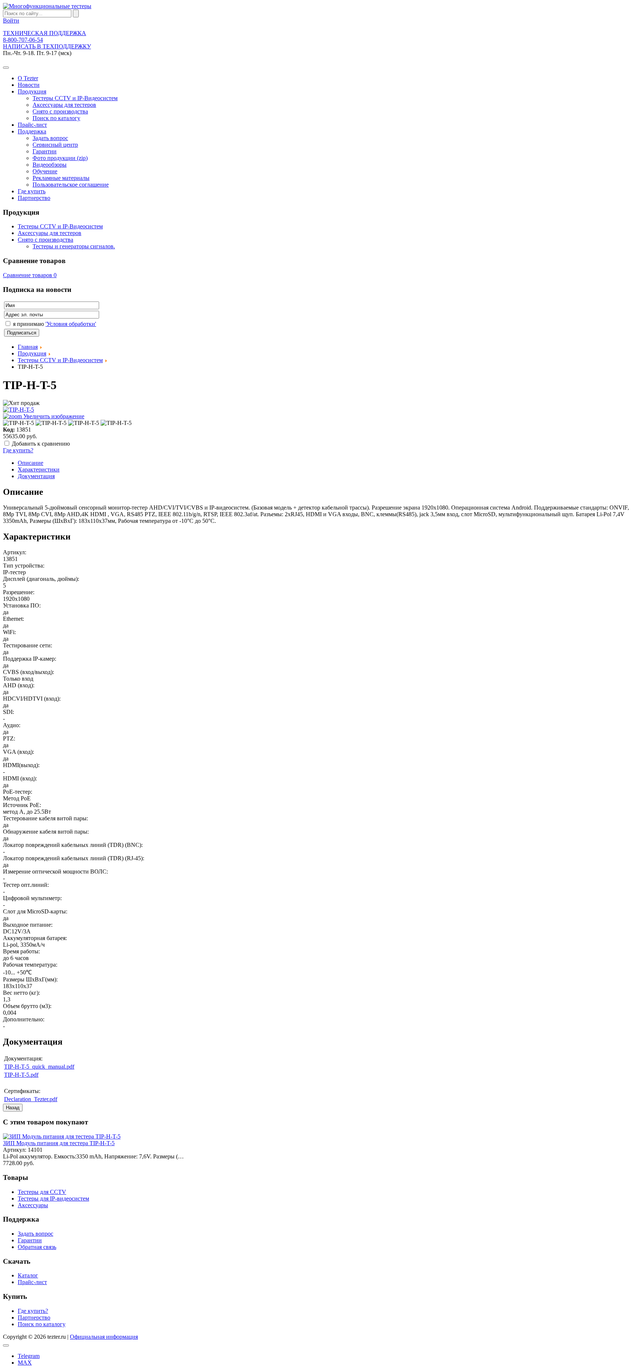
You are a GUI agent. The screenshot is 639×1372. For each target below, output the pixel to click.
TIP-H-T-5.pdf (21, 1075)
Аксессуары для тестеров (64, 105)
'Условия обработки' (70, 324)
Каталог (28, 1275)
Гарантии (45, 151)
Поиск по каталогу (56, 118)
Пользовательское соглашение (71, 184)
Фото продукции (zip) (60, 158)
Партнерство (34, 198)
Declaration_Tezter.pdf (30, 1099)
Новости (29, 85)
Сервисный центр (55, 145)
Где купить (31, 191)
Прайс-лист (32, 125)
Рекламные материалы (61, 178)
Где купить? (18, 450)
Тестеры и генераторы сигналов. (74, 246)
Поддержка (32, 131)
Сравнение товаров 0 (30, 275)
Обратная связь (37, 1247)
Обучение (45, 171)
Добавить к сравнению (41, 443)
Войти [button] (11, 20)
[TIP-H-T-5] (18, 423)
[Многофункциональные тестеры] (47, 6)
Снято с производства (60, 111)
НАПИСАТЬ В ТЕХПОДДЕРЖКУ (47, 46)
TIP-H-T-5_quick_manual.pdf (39, 1066)
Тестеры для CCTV (42, 1192)
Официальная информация (104, 1337)
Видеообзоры (50, 164)
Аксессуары (33, 1205)
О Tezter (28, 78)
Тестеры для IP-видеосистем (53, 1198)
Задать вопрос (50, 138)
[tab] (30, 463)
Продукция (32, 91)
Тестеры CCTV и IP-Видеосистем (75, 98)
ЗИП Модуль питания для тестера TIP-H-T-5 (59, 1143)
